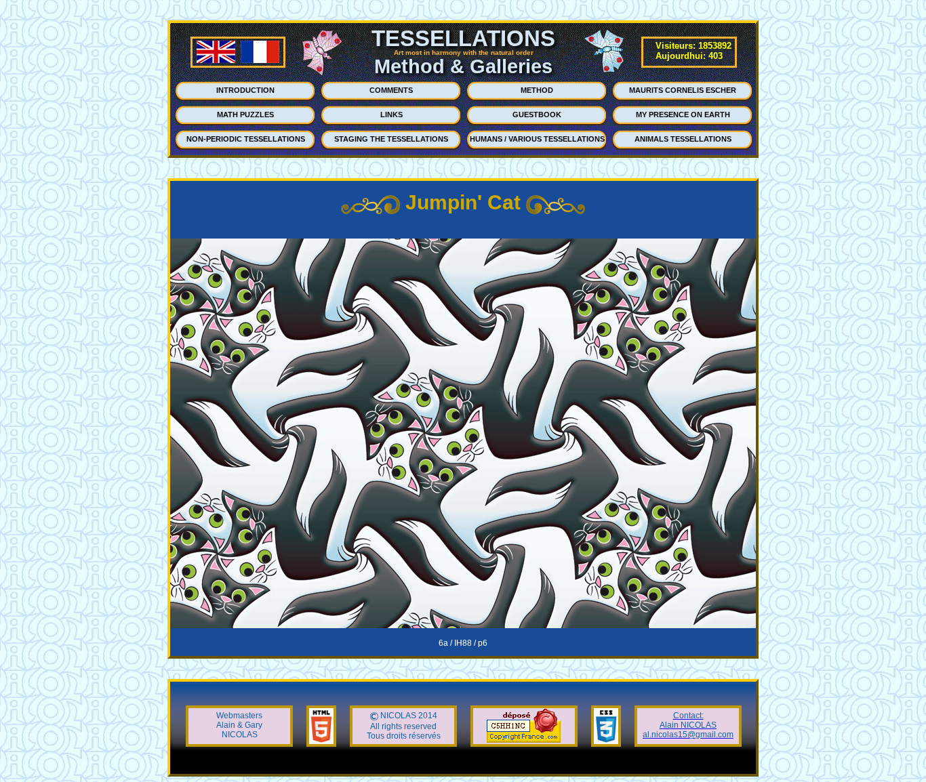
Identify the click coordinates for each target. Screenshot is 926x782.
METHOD (537, 90)
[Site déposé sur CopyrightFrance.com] (524, 740)
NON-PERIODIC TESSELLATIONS (245, 139)
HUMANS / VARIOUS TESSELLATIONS (537, 139)
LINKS (391, 114)
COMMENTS (391, 90)
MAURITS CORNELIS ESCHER (682, 90)
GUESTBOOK (536, 114)
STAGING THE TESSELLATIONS (391, 139)
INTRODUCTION (245, 90)
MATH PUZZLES (245, 114)
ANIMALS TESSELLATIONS (683, 139)
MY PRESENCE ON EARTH (683, 114)
